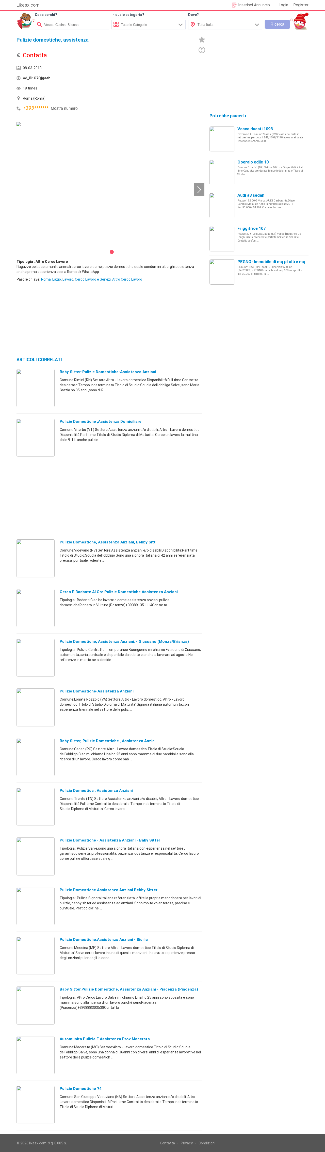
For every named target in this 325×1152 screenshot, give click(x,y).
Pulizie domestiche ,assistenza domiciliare (100, 421)
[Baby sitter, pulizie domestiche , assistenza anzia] (36, 757)
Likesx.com (28, 5)
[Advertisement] (156, 79)
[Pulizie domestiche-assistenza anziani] (36, 707)
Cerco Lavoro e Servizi (93, 279)
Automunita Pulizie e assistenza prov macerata (105, 1039)
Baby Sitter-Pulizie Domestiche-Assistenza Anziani (108, 372)
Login (283, 5)
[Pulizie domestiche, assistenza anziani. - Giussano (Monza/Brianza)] (36, 657)
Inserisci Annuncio (254, 5)
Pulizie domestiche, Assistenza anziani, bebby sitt (108, 542)
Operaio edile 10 (253, 162)
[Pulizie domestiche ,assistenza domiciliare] (36, 437)
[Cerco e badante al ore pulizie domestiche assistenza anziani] (36, 608)
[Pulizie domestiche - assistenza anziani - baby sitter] (36, 856)
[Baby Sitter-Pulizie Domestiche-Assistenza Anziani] (36, 388)
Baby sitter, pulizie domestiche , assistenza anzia (107, 741)
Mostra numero (64, 108)
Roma (46, 279)
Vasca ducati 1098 (255, 128)
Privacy (187, 1143)
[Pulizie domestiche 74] (36, 1105)
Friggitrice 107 (251, 228)
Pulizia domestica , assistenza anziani (96, 790)
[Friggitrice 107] (222, 238)
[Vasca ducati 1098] (222, 139)
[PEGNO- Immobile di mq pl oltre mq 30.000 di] (222, 272)
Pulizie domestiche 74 (81, 1088)
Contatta (167, 1143)
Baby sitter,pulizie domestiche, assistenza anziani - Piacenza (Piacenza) (129, 989)
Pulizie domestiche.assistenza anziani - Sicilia (104, 939)
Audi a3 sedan (250, 195)
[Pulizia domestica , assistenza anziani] (36, 806)
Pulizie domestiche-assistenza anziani (97, 691)
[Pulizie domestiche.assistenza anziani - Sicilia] (36, 956)
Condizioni (207, 1143)
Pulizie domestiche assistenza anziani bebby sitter (108, 890)
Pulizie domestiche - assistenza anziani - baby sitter (110, 840)
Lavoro (67, 279)
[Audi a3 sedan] (222, 205)
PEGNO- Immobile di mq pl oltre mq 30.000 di (280, 261)
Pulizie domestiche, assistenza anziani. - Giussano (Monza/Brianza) (124, 641)
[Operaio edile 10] (222, 172)
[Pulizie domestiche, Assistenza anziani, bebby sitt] (36, 558)
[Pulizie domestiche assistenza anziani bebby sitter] (36, 906)
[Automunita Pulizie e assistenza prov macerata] (36, 1055)
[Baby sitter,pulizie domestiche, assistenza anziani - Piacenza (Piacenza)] (36, 1005)
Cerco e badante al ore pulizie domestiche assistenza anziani (119, 592)
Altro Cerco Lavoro (127, 279)
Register (300, 5)
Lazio (56, 279)
